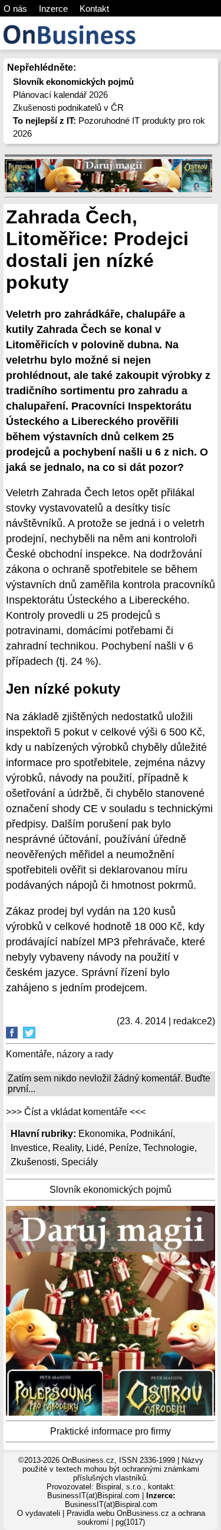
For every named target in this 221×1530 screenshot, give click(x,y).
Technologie (168, 1148)
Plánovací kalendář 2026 (60, 95)
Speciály (79, 1162)
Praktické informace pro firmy (110, 1431)
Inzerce (53, 9)
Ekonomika (102, 1134)
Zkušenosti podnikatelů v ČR (68, 108)
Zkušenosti (34, 1162)
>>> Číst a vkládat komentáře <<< (76, 1112)
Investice (29, 1148)
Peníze (123, 1148)
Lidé (95, 1148)
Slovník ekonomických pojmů (110, 1190)
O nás (15, 9)
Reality (66, 1148)
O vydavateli (38, 1513)
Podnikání (151, 1134)
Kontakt (94, 9)
